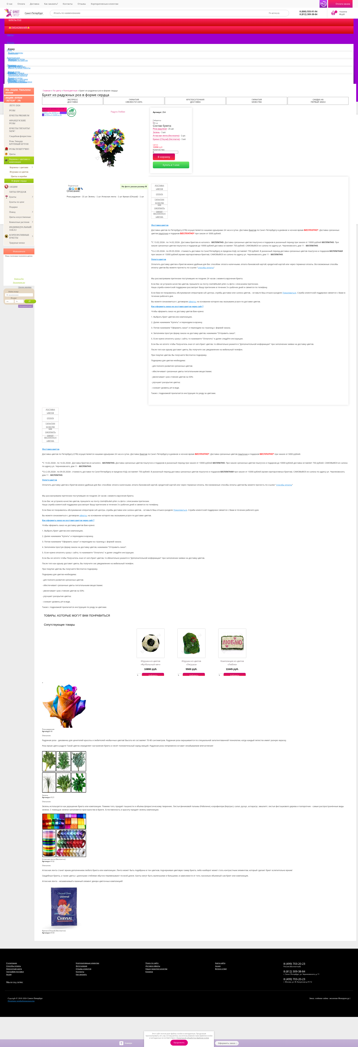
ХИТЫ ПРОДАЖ (17, 191)
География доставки (15, 971)
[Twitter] (73, 188)
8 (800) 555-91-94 (308, 11)
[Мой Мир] (78, 188)
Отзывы (82, 3)
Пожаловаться (289, 292)
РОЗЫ (12, 110)
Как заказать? (51, 3)
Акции (218, 966)
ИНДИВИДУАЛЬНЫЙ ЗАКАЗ (20, 228)
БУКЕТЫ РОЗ (15, 19)
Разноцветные (70, 90)
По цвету (57, 90)
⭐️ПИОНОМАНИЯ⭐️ (19, 27)
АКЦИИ (13, 186)
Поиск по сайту (152, 963)
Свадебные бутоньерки (20, 81)
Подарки (13, 206)
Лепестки (12, 80)
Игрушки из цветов (18, 60)
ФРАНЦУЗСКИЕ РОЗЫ (17, 122)
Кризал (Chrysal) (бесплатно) (166, 139)
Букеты (10, 42)
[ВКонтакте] (70, 188)
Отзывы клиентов (83, 969)
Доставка (34, 3)
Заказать (341, 13)
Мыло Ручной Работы (19, 67)
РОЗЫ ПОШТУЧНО (19, 148)
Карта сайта (220, 963)
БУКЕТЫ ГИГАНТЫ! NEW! (19, 129)
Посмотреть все (19, 282)
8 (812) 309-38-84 (308, 14)
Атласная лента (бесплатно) (166, 135)
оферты (192, 301)
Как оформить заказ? (159, 208)
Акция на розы (15, 52)
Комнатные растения (19, 221)
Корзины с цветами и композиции (19, 160)
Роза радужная (160, 129)
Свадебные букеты (17, 75)
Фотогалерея (81, 966)
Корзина (149, 971)
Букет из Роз (19, 279)
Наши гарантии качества (156, 969)
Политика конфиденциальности (21, 1001)
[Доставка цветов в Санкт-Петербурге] (12, 12)
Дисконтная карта (14, 969)
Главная (47, 90)
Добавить (153, 675)
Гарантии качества (159, 201)
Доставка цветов (159, 187)
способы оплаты (206, 267)
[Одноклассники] (76, 188)
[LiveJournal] (81, 188)
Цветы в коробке (19, 176)
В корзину (164, 157)
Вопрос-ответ (221, 969)
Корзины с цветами (19, 167)
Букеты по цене (16, 201)
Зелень (156, 132)
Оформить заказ (226, 1043)
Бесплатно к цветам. (159, 215)
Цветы (10, 35)
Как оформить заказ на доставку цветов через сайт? (177, 306)
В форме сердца (19, 180)
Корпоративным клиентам (104, 3)
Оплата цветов (158, 259)
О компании (11, 963)
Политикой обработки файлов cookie (193, 1038)
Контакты (68, 3)
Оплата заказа (343, 3)
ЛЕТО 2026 (14, 105)
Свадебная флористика (20, 136)
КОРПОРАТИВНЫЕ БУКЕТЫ (19, 236)
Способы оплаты (13, 966)
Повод (12, 211)
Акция (8, 974)
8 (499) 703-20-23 (294, 964)
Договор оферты (152, 966)
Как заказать (81, 974)
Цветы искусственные (20, 216)
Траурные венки (17, 242)
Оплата (21, 3)
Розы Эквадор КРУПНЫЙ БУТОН (19, 142)
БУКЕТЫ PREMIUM (19, 115)
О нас (9, 3)
